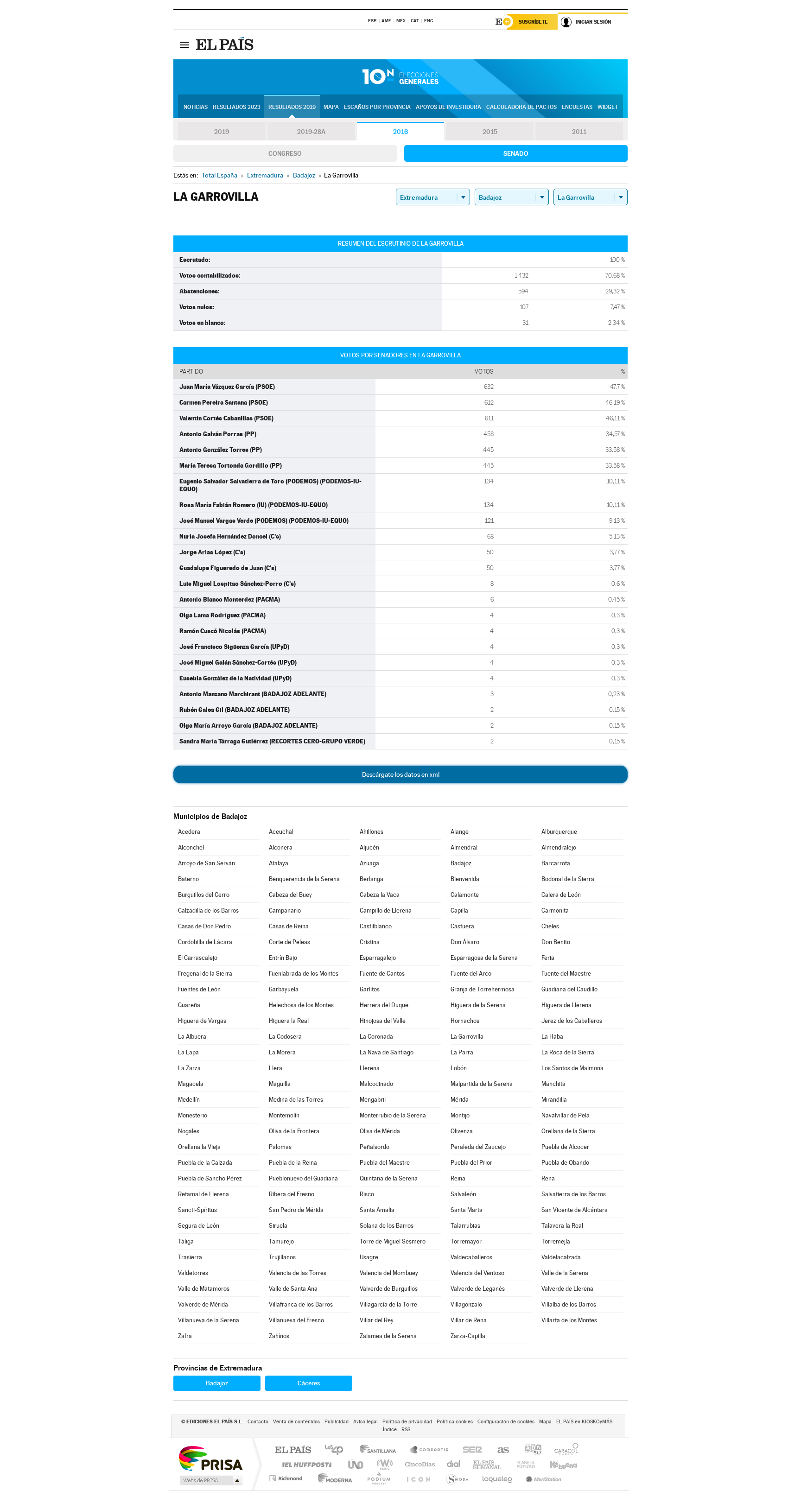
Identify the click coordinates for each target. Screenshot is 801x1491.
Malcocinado (376, 1083)
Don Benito (555, 942)
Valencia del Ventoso (477, 1272)
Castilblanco (376, 926)
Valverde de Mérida (203, 1304)
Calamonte (465, 894)
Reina (458, 1178)
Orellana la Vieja (199, 1146)
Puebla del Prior (471, 1162)
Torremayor (466, 1241)
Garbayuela (284, 989)
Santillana (380, 1450)
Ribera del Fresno (291, 1194)
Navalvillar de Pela (565, 1115)
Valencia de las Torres (297, 1272)
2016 (400, 131)
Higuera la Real (289, 1020)
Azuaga (369, 863)
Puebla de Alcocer (565, 1146)
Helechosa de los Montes (301, 1005)
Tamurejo (281, 1241)
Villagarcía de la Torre (388, 1304)
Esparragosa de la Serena (484, 957)
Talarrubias (465, 1225)
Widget (608, 107)
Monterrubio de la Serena (393, 1115)
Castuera (462, 926)
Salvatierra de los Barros (573, 1194)
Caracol (563, 1450)
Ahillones (371, 831)
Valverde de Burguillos (389, 1288)
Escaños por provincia (377, 107)
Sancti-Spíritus (197, 1209)
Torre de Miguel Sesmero (393, 1241)
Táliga (186, 1241)
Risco (367, 1194)
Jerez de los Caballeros (571, 1020)
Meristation (542, 1478)
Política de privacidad (407, 1422)
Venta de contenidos (296, 1422)
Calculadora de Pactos (521, 107)
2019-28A (311, 131)
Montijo (460, 1115)
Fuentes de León (199, 989)
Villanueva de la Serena (208, 1320)
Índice (390, 1430)
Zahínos (279, 1335)
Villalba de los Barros (568, 1304)
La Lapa (188, 1052)
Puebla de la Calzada (205, 1162)
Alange (460, 831)
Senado (515, 153)
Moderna (332, 1478)
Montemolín (284, 1115)
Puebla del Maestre (385, 1162)
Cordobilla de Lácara (205, 942)
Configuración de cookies (505, 1422)
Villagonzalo (466, 1304)
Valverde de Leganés (478, 1288)
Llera (275, 1068)
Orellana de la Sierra (568, 1131)
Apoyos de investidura (448, 107)
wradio (383, 1464)
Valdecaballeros (471, 1257)
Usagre (369, 1257)
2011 (579, 131)
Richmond (286, 1478)
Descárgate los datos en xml (400, 774)
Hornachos (465, 1020)
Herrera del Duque (384, 1005)
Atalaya (278, 863)
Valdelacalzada (561, 1257)
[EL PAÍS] (226, 44)
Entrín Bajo (283, 957)
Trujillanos (282, 1257)
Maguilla (280, 1083)
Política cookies (455, 1422)
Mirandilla (554, 1099)
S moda (456, 1478)
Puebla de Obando (565, 1162)
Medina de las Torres (296, 1099)
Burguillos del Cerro (203, 894)
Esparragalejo (378, 957)
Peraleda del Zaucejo (478, 1146)
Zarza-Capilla (468, 1335)
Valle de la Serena (564, 1272)
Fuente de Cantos (382, 973)
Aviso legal (365, 1422)
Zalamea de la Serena (388, 1335)
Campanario (285, 910)
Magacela (190, 1083)
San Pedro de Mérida (296, 1209)
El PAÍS (292, 1450)
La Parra (462, 1052)
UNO (356, 1464)
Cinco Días (418, 1464)
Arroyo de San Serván (206, 863)
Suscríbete (533, 22)
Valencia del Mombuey (389, 1272)
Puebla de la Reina (293, 1162)
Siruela (278, 1225)
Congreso (285, 153)
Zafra (185, 1335)
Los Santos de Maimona (572, 1068)
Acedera (189, 831)
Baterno (188, 879)
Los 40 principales (337, 1450)
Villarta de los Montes (569, 1320)
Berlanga (371, 879)
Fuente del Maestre (566, 973)
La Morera (282, 1052)
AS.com (499, 1450)
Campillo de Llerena (386, 910)
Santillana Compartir (430, 1450)
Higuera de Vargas (202, 1020)
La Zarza (189, 1068)
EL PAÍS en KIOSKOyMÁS (584, 1422)
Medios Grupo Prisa (210, 1480)
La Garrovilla (467, 1036)
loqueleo (498, 1478)
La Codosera (285, 1036)
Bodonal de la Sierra (567, 879)
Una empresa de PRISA (210, 1458)
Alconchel (191, 847)
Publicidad (336, 1422)
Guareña (189, 1005)
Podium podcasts (378, 1478)
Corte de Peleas (289, 942)
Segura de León (198, 1225)
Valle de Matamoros (203, 1288)
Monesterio (192, 1115)
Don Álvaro (465, 942)
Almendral (464, 847)
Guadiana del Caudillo (569, 989)
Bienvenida (465, 879)
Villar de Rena (469, 1320)
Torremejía (555, 1241)
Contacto (258, 1422)
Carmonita (555, 910)
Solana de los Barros (386, 1225)
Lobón (459, 1068)
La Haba (552, 1036)
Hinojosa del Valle (383, 1020)
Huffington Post (305, 1464)
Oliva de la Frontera (294, 1131)
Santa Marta (467, 1209)
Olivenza (462, 1131)
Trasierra (190, 1257)
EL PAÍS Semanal (488, 1464)
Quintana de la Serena (389, 1178)
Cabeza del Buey (290, 894)
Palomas (280, 1146)
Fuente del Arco (471, 973)
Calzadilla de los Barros (208, 910)
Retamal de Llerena (203, 1194)
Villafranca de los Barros (301, 1304)
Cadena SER (469, 1450)
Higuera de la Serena (478, 1005)
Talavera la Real (562, 1225)
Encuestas (577, 107)
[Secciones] (184, 44)
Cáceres (309, 1383)
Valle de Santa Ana (293, 1288)
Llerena (370, 1068)
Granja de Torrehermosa (483, 989)
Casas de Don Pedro (204, 926)
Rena (548, 1178)
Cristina (370, 942)
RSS (405, 1430)
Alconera (280, 847)
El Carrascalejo (197, 957)
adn (530, 1450)
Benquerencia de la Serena (304, 879)
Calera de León (561, 894)
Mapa (331, 107)
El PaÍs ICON (418, 1478)
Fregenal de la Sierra (205, 973)
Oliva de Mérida (380, 1131)
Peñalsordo (374, 1146)
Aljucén (369, 847)
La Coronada (376, 1036)
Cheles (550, 926)
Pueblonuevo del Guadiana (303, 1178)
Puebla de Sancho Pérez (210, 1178)
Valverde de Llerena (567, 1288)
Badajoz (461, 863)
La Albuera (192, 1036)
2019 (221, 131)
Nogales (188, 1131)
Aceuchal (281, 831)
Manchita (553, 1083)
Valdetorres (193, 1272)
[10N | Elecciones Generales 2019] (400, 77)
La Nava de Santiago (386, 1052)
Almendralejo (558, 847)
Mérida (460, 1099)
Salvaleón (463, 1194)
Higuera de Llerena (566, 1005)
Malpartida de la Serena (482, 1083)
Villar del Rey (377, 1320)
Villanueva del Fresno (296, 1320)
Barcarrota (555, 863)
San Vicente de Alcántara (574, 1209)
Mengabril (373, 1099)
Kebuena (555, 1464)
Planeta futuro (522, 1464)
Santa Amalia (377, 1209)
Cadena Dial (453, 1464)
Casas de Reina (289, 926)
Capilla (459, 910)
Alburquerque (559, 831)
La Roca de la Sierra (567, 1052)
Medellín (189, 1099)
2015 (490, 131)
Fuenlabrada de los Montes (303, 973)
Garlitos (370, 989)
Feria (547, 957)
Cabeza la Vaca (380, 894)
